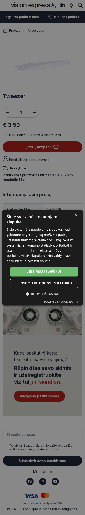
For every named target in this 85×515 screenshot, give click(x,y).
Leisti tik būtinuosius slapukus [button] (45, 283)
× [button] (75, 215)
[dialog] (42, 257)
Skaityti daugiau (40, 261)
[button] (43, 293)
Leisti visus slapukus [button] (44, 271)
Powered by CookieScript (61, 301)
